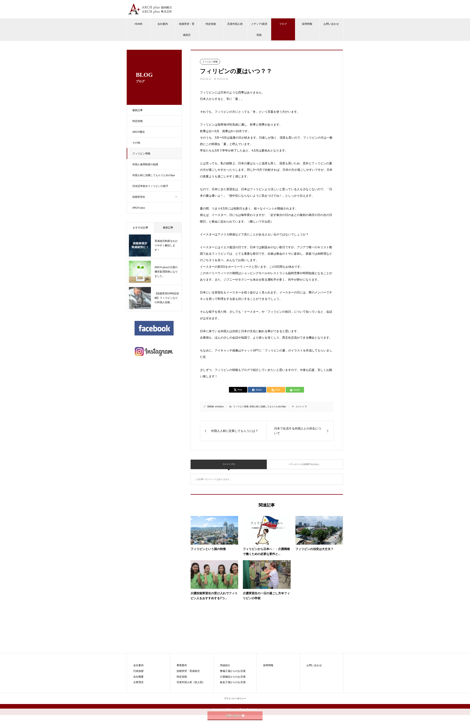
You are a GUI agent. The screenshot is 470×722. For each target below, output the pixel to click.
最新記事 (137, 110)
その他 (136, 142)
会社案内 (163, 23)
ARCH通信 (138, 131)
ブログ (283, 23)
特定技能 (211, 23)
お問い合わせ (331, 23)
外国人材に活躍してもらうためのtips (153, 175)
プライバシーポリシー (235, 698)
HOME (138, 23)
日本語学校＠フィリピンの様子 (150, 186)
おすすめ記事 (140, 227)
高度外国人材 (235, 23)
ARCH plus (138, 207)
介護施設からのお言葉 (233, 676)
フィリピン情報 (141, 153)
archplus (219, 406)
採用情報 (307, 23)
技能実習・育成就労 (186, 29)
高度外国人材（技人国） (191, 682)
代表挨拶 (138, 670)
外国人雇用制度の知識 (145, 164)
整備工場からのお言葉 (233, 670)
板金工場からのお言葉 (233, 682)
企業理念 (138, 682)
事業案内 (182, 665)
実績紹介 (225, 665)
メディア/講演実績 (259, 29)
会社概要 (138, 676)
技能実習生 (138, 196)
